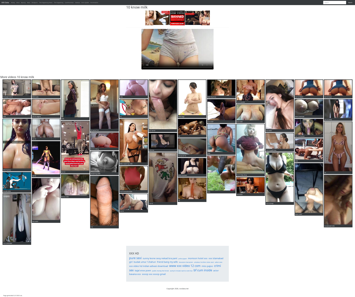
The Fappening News (45, 2)
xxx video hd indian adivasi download (148, 266)
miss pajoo (207, 266)
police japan (182, 259)
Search (350, 2)
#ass (28, 2)
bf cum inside (203, 270)
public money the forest (160, 271)
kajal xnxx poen (143, 270)
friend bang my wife (167, 261)
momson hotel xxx (197, 258)
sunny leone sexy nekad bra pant (160, 258)
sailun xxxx (218, 262)
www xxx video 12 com (185, 266)
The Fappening (58, 2)
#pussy (23, 2)
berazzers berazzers (186, 262)
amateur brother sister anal (204, 262)
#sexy (13, 2)
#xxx (18, 2)
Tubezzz (77, 2)
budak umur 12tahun (145, 261)
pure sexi (135, 258)
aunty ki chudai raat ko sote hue (181, 271)
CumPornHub (69, 2)
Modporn (35, 2)
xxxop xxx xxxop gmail (154, 274)
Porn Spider (85, 2)
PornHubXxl (94, 2)
